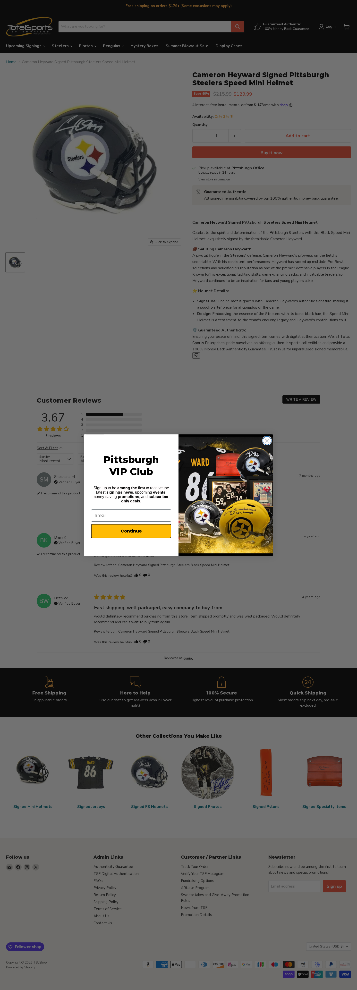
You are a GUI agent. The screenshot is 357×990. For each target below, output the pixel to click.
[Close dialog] (267, 440)
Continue (131, 531)
